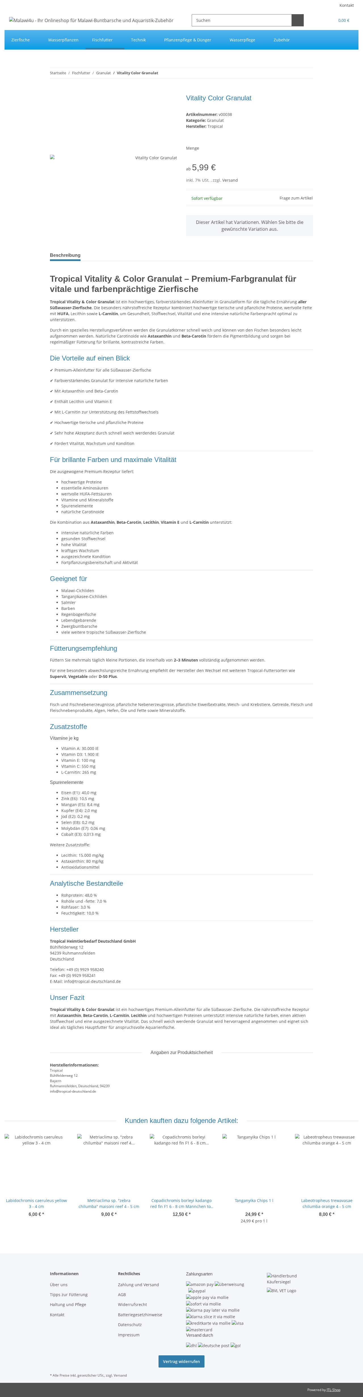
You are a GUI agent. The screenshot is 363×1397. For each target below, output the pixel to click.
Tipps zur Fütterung (69, 1294)
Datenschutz (130, 1324)
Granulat (215, 120)
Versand (230, 180)
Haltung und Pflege (68, 1304)
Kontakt (346, 5)
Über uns (58, 1284)
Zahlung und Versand (138, 1284)
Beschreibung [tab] (65, 255)
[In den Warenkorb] (54, 91)
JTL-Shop (333, 1389)
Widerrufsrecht (132, 1304)
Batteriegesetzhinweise (140, 1314)
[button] (319, 20)
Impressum (129, 1334)
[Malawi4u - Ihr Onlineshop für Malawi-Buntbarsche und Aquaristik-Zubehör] (91, 20)
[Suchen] (298, 20)
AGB (122, 1294)
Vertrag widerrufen (181, 1361)
